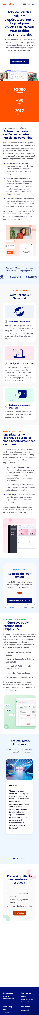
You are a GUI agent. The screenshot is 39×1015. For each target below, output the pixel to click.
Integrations (25, 996)
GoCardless (27, 652)
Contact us (19, 913)
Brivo (31, 659)
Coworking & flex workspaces (27, 1000)
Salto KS (25, 659)
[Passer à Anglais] (29, 4)
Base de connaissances (8, 997)
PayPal (9, 655)
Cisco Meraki (25, 666)
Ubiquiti (9, 668)
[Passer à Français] (33, 4)
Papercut (20, 673)
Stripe (18, 652)
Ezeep (27, 673)
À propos (6, 1013)
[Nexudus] (8, 4)
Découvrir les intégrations (19, 600)
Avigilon (13, 662)
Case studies (25, 1010)
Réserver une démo (19, 61)
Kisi (7, 662)
